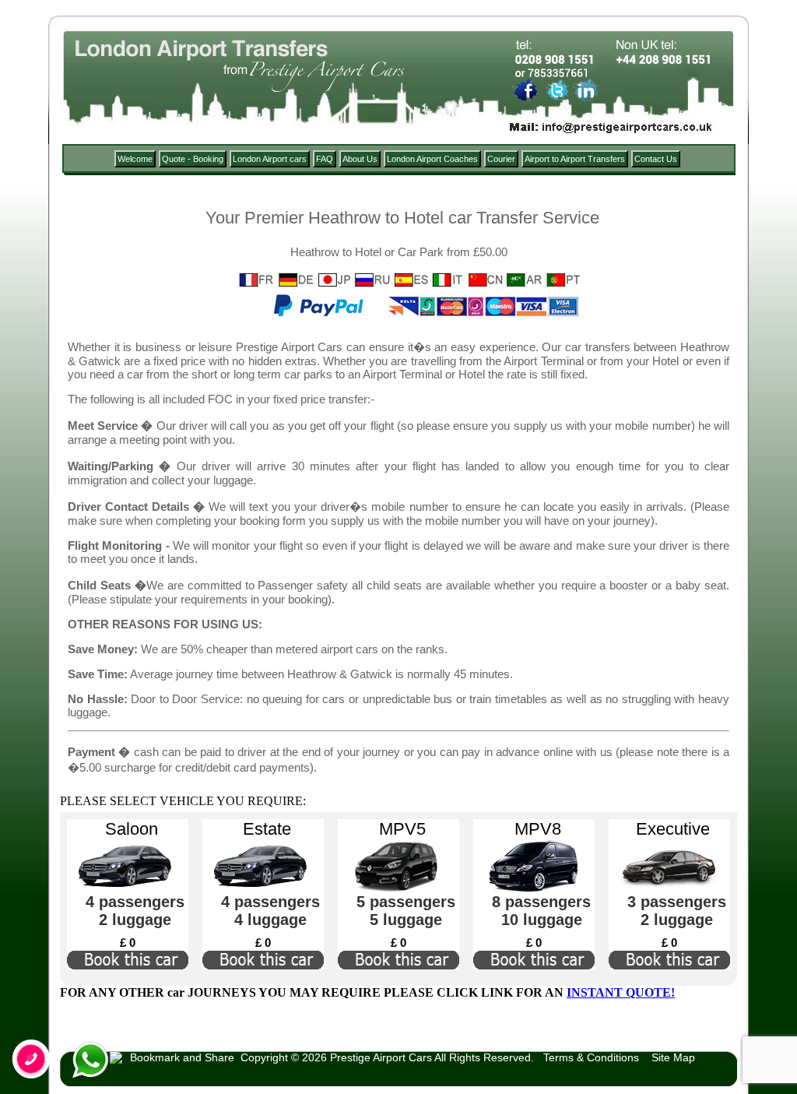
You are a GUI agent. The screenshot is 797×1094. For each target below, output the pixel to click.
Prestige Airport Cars (381, 1057)
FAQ (324, 159)
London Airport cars (270, 159)
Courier (501, 159)
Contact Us (655, 159)
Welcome (135, 159)
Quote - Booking (192, 159)
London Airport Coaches (432, 159)
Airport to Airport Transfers (575, 159)
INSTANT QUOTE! (621, 992)
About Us (359, 159)
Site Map (673, 1057)
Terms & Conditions (591, 1057)
